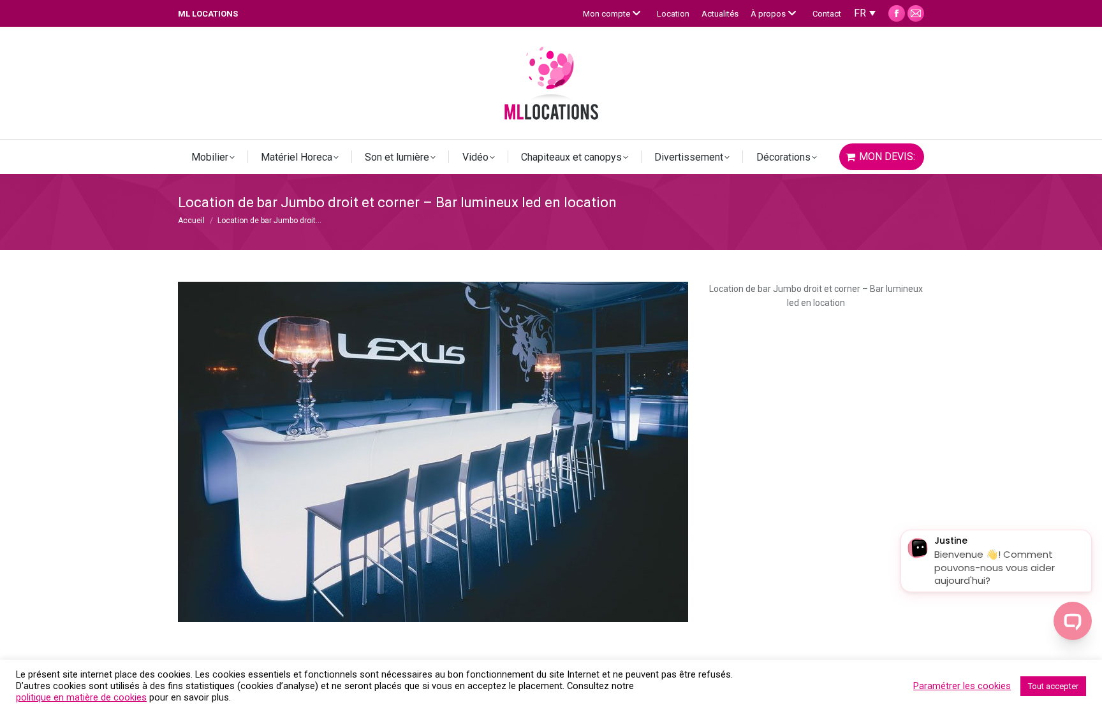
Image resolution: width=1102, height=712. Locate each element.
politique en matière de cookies (81, 697)
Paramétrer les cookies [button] (962, 686)
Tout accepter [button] (1053, 686)
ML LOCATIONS (208, 13)
